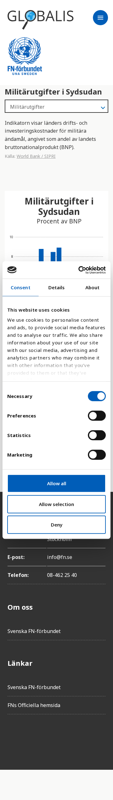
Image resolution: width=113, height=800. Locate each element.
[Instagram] (48, 737)
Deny (56, 524)
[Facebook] (13, 737)
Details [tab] (56, 287)
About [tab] (92, 287)
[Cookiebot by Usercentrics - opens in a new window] (80, 270)
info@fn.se (59, 557)
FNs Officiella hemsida (34, 705)
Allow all (56, 483)
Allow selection (56, 504)
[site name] (40, 20)
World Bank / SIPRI (36, 156)
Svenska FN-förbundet (34, 631)
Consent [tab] (20, 287)
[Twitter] (30, 737)
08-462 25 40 (62, 575)
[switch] (97, 416)
